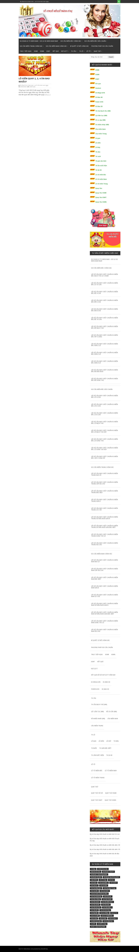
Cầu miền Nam (100, 129)
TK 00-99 (98, 170)
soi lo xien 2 (113, 918)
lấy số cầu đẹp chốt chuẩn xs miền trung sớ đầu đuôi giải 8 (104, 517)
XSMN (42, 51)
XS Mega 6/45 (100, 93)
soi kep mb (94, 913)
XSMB (36, 51)
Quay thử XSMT (100, 197)
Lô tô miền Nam (101, 179)
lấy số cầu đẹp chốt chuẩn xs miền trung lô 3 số (104, 509)
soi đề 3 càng (102, 924)
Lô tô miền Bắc (100, 174)
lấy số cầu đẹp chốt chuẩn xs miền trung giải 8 (104, 500)
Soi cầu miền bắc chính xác (70, 41)
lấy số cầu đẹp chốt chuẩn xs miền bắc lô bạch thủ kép (104, 431)
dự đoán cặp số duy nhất (111, 877)
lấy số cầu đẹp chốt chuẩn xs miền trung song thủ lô (104, 535)
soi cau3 (93, 882)
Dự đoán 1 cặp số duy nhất (99, 874)
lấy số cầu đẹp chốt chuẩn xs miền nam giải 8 (104, 587)
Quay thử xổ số (97, 793)
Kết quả (56, 51)
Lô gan (97, 138)
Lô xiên (98, 143)
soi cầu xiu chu (95, 907)
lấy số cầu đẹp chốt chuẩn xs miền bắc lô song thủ (104, 440)
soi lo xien (103, 918)
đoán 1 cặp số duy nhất (98, 926)
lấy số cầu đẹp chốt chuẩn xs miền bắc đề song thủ (104, 379)
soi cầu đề (94, 910)
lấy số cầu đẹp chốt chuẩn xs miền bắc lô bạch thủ (104, 422)
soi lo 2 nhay (104, 913)
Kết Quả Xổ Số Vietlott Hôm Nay (103, 675)
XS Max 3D (99, 106)
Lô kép (97, 147)
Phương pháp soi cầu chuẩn (102, 46)
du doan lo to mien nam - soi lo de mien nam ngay (34, 85)
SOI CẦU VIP (107, 896)
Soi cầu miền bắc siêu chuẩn (95, 41)
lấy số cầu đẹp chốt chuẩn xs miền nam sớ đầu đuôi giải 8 (104, 604)
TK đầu (97, 152)
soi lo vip (94, 918)
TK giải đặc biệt (100, 161)
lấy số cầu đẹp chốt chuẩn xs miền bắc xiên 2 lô (104, 344)
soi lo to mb (95, 915)
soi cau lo (94, 885)
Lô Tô (88, 51)
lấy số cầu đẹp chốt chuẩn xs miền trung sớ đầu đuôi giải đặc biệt (104, 526)
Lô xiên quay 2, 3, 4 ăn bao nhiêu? (34, 80)
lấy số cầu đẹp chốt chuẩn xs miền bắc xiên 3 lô (104, 353)
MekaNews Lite (28, 949)
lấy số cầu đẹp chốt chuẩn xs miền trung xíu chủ (104, 543)
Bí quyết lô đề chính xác (79, 46)
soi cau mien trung (109, 888)
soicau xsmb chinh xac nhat (99, 893)
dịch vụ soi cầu (95, 871)
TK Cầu (73, 51)
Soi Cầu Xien (105, 904)
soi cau (111, 880)
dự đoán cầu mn (96, 877)
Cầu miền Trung (101, 133)
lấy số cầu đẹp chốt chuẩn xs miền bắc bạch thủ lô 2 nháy (104, 275)
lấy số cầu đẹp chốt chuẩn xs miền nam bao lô (104, 560)
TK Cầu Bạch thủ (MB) (103, 111)
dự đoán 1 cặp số (108, 871)
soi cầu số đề (95, 904)
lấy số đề (94, 880)
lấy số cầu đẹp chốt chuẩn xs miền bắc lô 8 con (104, 413)
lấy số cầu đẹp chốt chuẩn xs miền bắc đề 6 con (104, 301)
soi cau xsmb (105, 891)
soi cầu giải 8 (95, 902)
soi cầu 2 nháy (95, 899)
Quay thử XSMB (100, 193)
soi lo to (114, 913)
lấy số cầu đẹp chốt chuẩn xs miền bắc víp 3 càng (104, 336)
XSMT (48, 51)
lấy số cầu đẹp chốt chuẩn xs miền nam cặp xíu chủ (104, 569)
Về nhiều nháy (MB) (102, 124)
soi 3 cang (103, 880)
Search (111, 57)
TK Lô (81, 51)
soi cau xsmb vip (96, 896)
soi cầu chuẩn (107, 899)
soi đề (93, 924)
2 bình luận (32, 86)
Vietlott (64, 51)
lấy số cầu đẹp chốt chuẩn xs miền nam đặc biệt (104, 578)
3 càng (93, 869)
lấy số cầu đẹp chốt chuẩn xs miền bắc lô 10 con (104, 283)
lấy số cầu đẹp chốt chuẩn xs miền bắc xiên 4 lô (104, 362)
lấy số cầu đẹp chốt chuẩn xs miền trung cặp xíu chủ (104, 483)
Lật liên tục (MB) (101, 115)
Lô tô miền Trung (101, 184)
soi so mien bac (108, 921)
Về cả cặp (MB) (100, 120)
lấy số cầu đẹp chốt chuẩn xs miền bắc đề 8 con (104, 309)
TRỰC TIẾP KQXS (25, 51)
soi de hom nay (105, 910)
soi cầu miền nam (107, 902)
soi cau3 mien (103, 882)
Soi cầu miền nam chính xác (56, 46)
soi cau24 (113, 882)
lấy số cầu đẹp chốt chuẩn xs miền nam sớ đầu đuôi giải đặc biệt (104, 613)
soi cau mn (94, 891)
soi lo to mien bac (107, 915)
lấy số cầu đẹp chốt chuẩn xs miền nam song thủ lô (104, 621)
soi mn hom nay (96, 921)
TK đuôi (98, 156)
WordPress (44, 949)
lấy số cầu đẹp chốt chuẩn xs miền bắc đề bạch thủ (104, 327)
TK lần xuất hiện (101, 165)
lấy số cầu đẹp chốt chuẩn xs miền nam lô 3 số (104, 595)
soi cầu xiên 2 (107, 907)
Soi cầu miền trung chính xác (31, 46)
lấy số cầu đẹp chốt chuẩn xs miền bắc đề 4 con (104, 292)
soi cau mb (103, 885)
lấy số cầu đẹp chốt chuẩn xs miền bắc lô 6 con (104, 405)
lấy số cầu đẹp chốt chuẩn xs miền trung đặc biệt (104, 491)
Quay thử (97, 51)
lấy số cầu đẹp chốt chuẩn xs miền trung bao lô (104, 474)
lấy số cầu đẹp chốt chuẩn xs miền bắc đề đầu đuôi (104, 370)
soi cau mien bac (96, 888)
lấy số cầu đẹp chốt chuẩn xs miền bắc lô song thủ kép (104, 448)
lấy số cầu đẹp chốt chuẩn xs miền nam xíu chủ (104, 630)
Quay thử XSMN (100, 202)
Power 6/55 (99, 102)
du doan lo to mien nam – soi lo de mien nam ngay (34, 1)
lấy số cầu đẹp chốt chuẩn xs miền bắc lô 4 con (104, 396)
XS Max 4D (99, 97)
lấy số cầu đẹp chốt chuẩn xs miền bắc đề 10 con (104, 318)
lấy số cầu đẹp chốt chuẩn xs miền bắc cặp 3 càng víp (104, 457)
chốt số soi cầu (102, 869)
